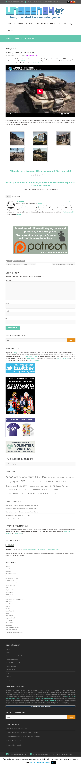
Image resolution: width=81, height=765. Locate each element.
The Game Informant (11, 630)
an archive (15, 352)
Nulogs (8, 609)
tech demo (22, 494)
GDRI (7, 587)
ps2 (42, 486)
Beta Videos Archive (11, 573)
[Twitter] (73, 201)
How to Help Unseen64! (13, 663)
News (37, 24)
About (64, 24)
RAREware (9, 490)
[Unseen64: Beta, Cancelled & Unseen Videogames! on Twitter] (68, 2)
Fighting (11, 481)
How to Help (55, 24)
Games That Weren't (11, 583)
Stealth (67, 490)
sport (56, 490)
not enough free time (39, 206)
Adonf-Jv (8, 566)
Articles (44, 24)
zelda (64, 494)
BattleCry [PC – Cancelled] (14, 741)
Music (64, 482)
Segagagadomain (10, 618)
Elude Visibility (10, 580)
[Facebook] (70, 201)
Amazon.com (66, 532)
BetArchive (8, 576)
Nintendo (9, 486)
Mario (53, 482)
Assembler (8, 569)
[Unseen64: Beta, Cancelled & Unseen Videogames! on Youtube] (71, 2)
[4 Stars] (38, 175)
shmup (30, 490)
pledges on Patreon (50, 701)
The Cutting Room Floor (12, 627)
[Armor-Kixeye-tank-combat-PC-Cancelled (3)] (63, 132)
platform (22, 485)
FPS (23, 481)
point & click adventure (34, 486)
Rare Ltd (65, 486)
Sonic (52, 490)
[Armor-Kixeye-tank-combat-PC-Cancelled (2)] (40, 132)
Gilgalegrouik (9, 590)
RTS (20, 489)
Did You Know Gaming (12, 578)
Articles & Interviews (12, 659)
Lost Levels (9, 602)
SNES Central (9, 623)
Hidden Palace (9, 594)
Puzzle (46, 486)
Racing (52, 485)
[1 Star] (31, 175)
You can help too (30, 358)
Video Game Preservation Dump (14, 632)
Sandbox (25, 490)
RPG (16, 489)
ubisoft (54, 494)
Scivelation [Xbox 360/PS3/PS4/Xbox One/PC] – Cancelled (23, 732)
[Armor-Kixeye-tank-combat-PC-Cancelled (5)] (40, 148)
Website (8, 319)
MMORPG (59, 482)
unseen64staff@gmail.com (15, 2)
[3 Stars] (35, 175)
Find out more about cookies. (40, 762)
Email (7, 311)
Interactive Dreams (11, 597)
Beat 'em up (57, 477)
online (14, 486)
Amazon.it (8, 534)
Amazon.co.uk (18, 534)
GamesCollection (10, 585)
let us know (36, 360)
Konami (42, 482)
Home (10, 24)
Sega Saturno (9, 615)
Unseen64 (40, 203)
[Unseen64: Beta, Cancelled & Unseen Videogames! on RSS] (74, 2)
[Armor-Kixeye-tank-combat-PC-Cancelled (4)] (17, 148)
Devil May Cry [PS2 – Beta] (23, 515)
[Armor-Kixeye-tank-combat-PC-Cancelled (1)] (17, 132)
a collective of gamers (31, 356)
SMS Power (9, 620)
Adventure (49, 477)
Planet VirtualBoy (10, 611)
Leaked (48, 481)
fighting (18, 482)
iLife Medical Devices (11, 505)
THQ (50, 494)
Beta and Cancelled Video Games (16, 656)
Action (9, 477)
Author (8, 196)
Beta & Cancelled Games (23, 24)
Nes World (8, 606)
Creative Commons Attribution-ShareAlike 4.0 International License (40, 549)
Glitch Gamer (9, 592)
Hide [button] (53, 762)
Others (8, 49)
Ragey (7, 613)
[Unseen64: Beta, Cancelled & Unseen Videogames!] (35, 13)
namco (68, 482)
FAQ (70, 24)
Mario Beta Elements (11, 604)
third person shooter (19, 260)
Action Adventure (24, 477)
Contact (11, 30)
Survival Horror (12, 493)
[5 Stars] (40, 175)
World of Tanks (37, 63)
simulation (47, 490)
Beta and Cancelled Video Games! (28, 505)
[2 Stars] (33, 175)
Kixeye (49, 59)
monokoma (11, 55)
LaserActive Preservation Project (14, 599)
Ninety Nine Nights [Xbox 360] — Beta (17, 728)
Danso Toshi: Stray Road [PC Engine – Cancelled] (20, 264)
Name (8, 303)
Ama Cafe (8, 519)
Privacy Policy (10, 680)
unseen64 (59, 494)
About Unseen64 (11, 666)
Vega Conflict (55, 61)
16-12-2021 (21, 55)
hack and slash (30, 482)
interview (37, 482)
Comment (9, 280)
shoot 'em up (38, 490)
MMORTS (23, 61)
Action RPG (40, 477)
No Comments (33, 55)
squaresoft (62, 490)
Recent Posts (16, 196)
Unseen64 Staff (11, 670)
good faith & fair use (63, 358)
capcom (65, 477)
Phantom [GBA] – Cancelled (14, 745)
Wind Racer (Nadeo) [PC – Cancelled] (64, 264)
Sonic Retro (9, 625)
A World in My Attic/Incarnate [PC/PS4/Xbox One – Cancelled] (23, 736)
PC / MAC (13, 49)
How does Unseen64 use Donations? (44, 699)
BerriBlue (8, 571)
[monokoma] (11, 202)
